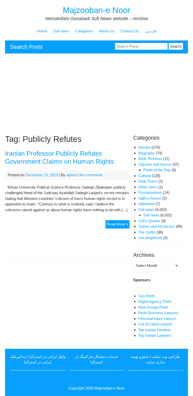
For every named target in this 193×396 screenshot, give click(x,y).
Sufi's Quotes (149, 221)
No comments (91, 175)
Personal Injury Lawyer (157, 318)
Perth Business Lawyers (158, 313)
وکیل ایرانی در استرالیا (47, 356)
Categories (84, 31)
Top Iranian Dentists (154, 330)
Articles (144, 147)
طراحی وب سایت (166, 356)
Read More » (118, 225)
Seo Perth (146, 296)
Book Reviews (150, 158)
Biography (146, 153)
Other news (147, 187)
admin (71, 175)
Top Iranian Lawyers (154, 335)
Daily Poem (147, 181)
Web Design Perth (153, 307)
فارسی (150, 31)
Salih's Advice (149, 198)
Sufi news (61, 31)
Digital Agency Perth (154, 301)
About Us (106, 31)
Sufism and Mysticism (156, 226)
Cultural (144, 176)
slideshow (146, 204)
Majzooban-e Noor (96, 10)
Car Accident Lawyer (155, 324)
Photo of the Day (157, 170)
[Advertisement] (96, 94)
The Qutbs (147, 232)
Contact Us (129, 31)
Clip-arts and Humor (154, 164)
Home (42, 31)
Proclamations (150, 192)
